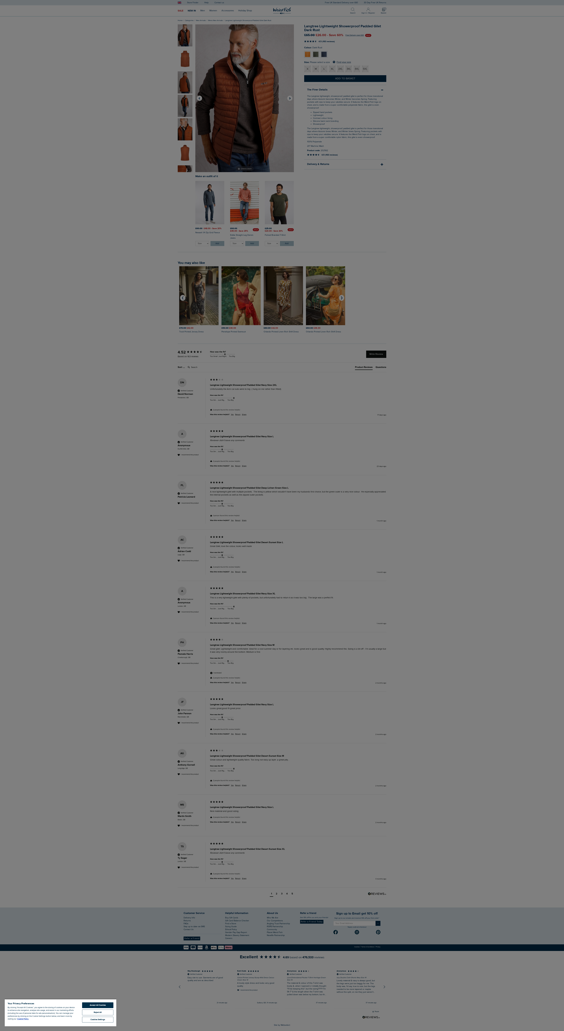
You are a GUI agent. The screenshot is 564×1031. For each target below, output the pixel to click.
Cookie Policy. (23, 1019)
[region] (60, 1012)
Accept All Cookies (98, 1005)
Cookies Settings (97, 1019)
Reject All (98, 1012)
